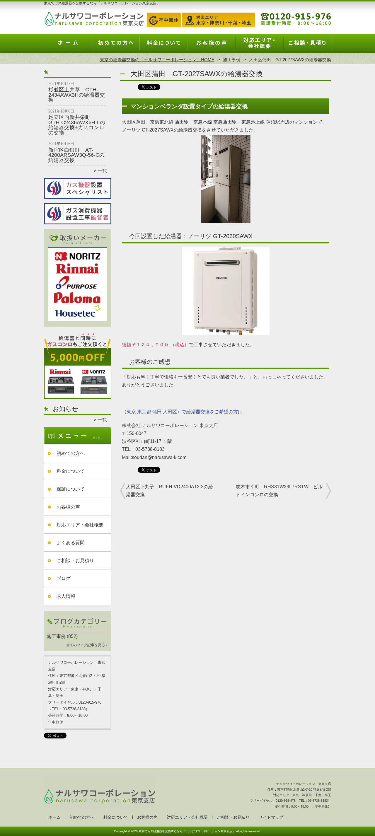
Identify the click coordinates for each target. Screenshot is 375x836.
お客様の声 (211, 45)
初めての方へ (116, 45)
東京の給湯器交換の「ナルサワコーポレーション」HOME (157, 59)
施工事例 (232, 59)
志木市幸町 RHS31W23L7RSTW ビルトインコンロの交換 (279, 490)
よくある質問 (71, 542)
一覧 (102, 170)
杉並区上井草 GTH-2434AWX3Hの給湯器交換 (76, 95)
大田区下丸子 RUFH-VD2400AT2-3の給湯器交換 (169, 490)
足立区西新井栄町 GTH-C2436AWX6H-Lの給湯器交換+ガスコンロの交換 (76, 125)
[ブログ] (77, 629)
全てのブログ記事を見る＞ (87, 645)
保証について (71, 489)
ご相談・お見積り (307, 45)
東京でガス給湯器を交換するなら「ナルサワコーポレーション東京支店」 (187, 831)
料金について (164, 45)
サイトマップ (271, 817)
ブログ (64, 578)
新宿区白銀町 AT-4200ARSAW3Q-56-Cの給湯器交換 (76, 155)
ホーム (68, 45)
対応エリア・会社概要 (259, 45)
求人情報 (66, 596)
